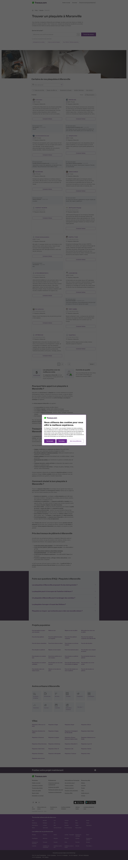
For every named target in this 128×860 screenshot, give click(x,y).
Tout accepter (49, 441)
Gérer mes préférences (75, 441)
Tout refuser (62, 441)
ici (63, 434)
